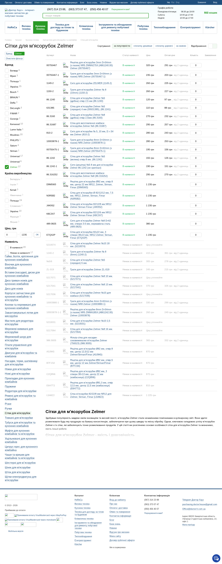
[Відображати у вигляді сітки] (210, 46)
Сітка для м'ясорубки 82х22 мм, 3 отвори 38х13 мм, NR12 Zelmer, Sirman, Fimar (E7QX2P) (91, 235)
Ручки (8, 408)
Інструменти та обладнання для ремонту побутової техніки (115, 27)
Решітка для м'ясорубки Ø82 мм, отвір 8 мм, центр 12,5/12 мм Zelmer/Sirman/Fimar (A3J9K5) (91, 351)
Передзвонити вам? (120, 9)
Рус (173, 2)
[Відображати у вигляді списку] (215, 46)
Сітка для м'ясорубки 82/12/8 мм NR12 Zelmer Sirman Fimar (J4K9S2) (90, 205)
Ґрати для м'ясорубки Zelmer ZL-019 (89, 269)
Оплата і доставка (23, 2)
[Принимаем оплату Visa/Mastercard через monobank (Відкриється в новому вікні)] (30, 520)
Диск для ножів (14, 288)
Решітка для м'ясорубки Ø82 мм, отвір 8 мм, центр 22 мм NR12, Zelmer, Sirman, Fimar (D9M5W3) (91, 184)
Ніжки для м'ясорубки (18, 369)
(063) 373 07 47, (78, 9)
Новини (103, 2)
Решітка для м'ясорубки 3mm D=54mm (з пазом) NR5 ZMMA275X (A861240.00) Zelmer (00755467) (91, 65)
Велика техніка (26, 27)
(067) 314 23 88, (56, 9)
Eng (177, 2)
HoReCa (12, 27)
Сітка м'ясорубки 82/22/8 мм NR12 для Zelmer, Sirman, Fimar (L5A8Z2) (90, 395)
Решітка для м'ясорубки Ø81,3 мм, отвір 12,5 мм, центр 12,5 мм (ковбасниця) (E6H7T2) (91, 385)
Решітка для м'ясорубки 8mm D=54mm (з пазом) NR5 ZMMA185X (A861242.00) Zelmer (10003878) (91, 312)
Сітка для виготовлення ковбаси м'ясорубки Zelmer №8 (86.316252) (89, 174)
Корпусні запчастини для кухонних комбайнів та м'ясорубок (20, 296)
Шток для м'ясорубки (17, 472)
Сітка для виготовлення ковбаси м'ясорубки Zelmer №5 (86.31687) (88, 124)
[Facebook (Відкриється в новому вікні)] (162, 2)
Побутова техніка (143, 27)
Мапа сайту (115, 536)
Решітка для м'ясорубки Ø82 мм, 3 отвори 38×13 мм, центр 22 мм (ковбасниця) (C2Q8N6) (88, 374)
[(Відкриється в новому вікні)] (59, 520)
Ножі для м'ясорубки (17, 373)
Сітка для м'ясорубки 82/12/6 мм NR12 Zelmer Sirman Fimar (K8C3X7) (90, 214)
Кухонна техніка (40, 27)
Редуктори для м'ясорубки (20, 391)
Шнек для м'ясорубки (17, 467)
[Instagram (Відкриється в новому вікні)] (158, 2)
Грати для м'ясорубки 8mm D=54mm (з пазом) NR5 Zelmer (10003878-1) (91, 141)
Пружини (10, 386)
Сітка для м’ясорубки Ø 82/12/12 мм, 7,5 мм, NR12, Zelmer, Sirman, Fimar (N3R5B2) (91, 195)
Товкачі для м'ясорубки (19, 417)
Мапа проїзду (188, 525)
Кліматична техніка (86, 27)
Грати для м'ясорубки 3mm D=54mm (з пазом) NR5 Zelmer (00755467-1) (91, 75)
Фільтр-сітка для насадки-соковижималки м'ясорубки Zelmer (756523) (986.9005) (88, 340)
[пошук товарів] (146, 15)
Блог (82, 2)
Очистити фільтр (14, 58)
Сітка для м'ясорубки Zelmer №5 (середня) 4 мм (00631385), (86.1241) (90, 108)
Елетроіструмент (190, 27)
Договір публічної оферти (142, 2)
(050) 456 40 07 (99, 9)
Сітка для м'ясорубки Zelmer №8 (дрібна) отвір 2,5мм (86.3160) (87, 116)
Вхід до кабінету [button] (118, 500)
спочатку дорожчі (164, 46)
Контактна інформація (67, 2)
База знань (92, 2)
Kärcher (210, 27)
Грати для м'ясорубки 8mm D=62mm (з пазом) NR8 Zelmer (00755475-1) (91, 149)
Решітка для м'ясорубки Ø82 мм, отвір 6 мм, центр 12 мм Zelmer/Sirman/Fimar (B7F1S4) (91, 363)
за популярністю (122, 46)
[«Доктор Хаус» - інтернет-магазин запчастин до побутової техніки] (21, 497)
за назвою (181, 46)
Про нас (8, 2)
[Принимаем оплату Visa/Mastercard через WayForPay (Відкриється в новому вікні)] (40, 515)
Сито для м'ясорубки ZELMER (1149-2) (91, 83)
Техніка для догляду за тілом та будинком (62, 27)
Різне (8, 403)
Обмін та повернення (44, 2)
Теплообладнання (165, 27)
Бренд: (9, 53)
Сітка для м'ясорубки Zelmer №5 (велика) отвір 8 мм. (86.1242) (87, 158)
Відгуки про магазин (119, 2)
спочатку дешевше (143, 46)
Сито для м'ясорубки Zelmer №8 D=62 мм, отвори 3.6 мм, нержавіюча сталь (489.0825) (90, 223)
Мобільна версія (15, 531)
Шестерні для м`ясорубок (20, 462)
